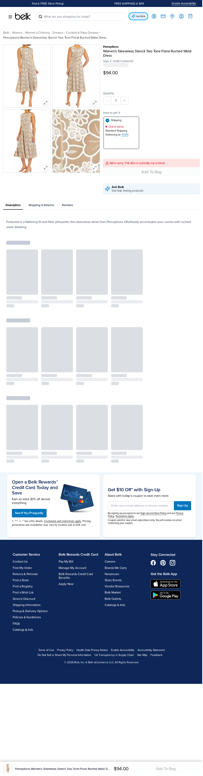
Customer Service (26, 554)
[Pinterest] (161, 563)
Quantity (107, 93)
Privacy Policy (64, 650)
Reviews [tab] (67, 205)
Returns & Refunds (25, 574)
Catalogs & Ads (23, 630)
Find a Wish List (23, 592)
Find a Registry (23, 586)
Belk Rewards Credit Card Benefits (75, 580)
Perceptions (109, 47)
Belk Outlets (111, 599)
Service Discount (24, 599)
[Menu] (10, 17)
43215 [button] (123, 134)
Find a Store (21, 580)
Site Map (141, 655)
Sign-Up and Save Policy (152, 513)
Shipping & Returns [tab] (41, 205)
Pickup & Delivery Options (30, 611)
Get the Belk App (161, 574)
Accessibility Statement (149, 650)
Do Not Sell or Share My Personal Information (63, 655)
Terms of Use (44, 650)
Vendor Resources (115, 586)
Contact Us (20, 562)
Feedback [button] (155, 655)
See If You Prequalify (29, 513)
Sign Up (179, 505)
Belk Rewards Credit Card (73, 556)
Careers (108, 562)
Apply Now (65, 588)
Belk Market (111, 592)
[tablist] (100, 205)
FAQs (16, 624)
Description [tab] (13, 205)
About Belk (111, 554)
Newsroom (110, 574)
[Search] (40, 17)
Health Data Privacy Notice (90, 650)
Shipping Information (27, 605)
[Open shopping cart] (187, 16)
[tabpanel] (100, 224)
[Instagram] (170, 563)
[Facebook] (151, 563)
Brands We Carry (114, 568)
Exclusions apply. (123, 516)
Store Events (111, 580)
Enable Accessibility (181, 3)
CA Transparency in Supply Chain (113, 655)
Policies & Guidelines (27, 617)
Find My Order (22, 568)
